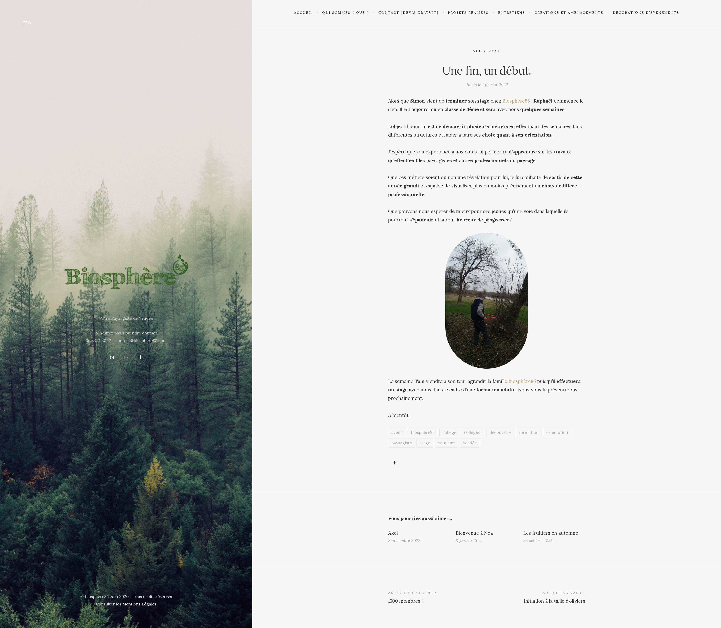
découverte (500, 432)
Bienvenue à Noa (474, 533)
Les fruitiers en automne (550, 533)
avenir (397, 432)
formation (528, 432)
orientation (557, 432)
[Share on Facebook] (394, 462)
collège (449, 432)
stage (425, 442)
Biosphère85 (516, 101)
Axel (393, 533)
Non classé (487, 51)
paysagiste (401, 442)
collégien (473, 432)
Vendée (470, 442)
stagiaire (446, 442)
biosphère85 (423, 432)
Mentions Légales (139, 604)
